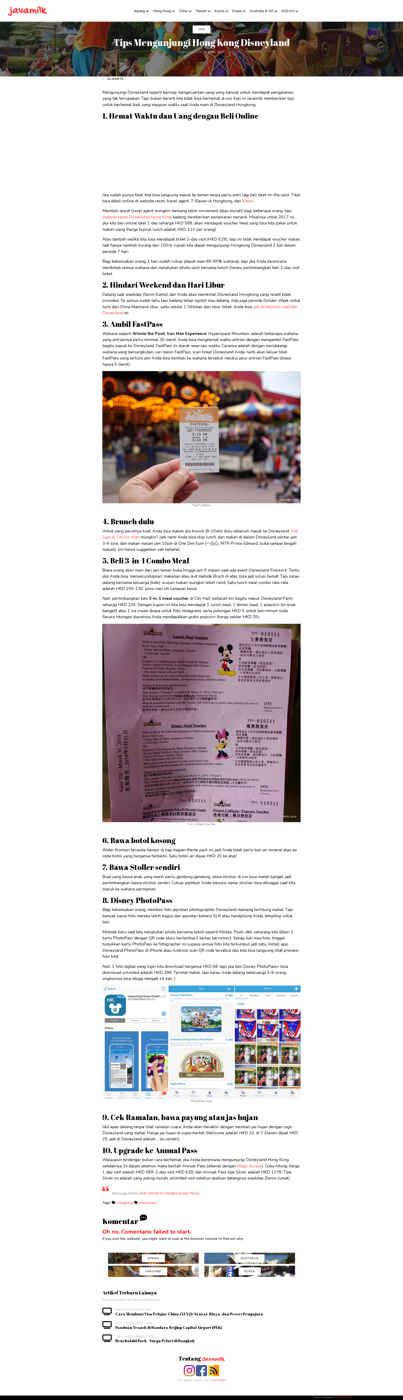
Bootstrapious (343, 1398)
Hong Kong (162, 11)
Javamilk (213, 1359)
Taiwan (201, 11)
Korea (219, 11)
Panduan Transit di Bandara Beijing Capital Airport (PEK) (168, 1327)
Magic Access (249, 1166)
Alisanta (115, 79)
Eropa (237, 11)
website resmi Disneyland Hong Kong (137, 217)
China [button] (183, 11)
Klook (247, 201)
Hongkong (124, 1202)
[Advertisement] (242, 155)
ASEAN (287, 11)
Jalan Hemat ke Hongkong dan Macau (169, 1193)
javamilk (27, 11)
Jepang (139, 11)
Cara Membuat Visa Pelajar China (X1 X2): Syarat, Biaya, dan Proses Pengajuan (189, 1314)
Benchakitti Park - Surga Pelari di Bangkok (155, 1340)
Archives (219, 1380)
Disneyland (148, 1202)
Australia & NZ (261, 11)
